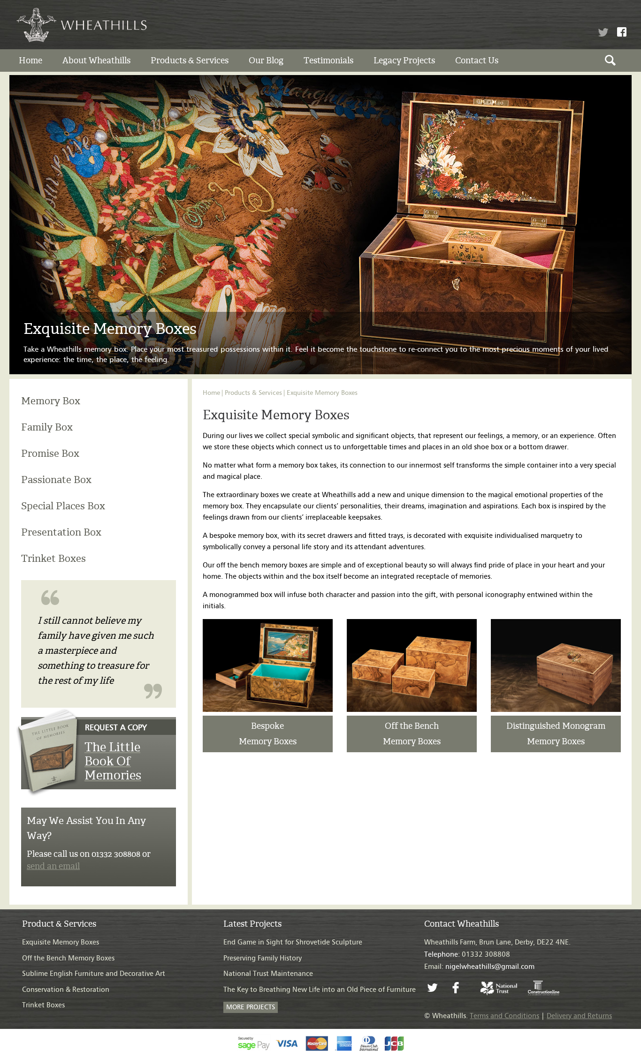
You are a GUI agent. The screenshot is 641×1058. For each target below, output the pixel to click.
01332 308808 (467, 954)
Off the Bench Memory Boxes (68, 958)
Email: (479, 966)
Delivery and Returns (579, 1016)
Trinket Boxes (53, 558)
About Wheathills (96, 60)
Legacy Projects (404, 60)
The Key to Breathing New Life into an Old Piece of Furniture (319, 989)
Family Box (47, 427)
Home (30, 60)
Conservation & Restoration (65, 989)
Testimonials (328, 60)
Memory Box (50, 401)
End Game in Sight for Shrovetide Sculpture (292, 942)
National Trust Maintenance (268, 973)
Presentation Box (61, 532)
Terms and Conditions (504, 1016)
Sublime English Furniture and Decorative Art (93, 973)
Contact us (476, 60)
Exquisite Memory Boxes (322, 393)
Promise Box (50, 453)
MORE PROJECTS (250, 1007)
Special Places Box (63, 506)
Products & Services (190, 60)
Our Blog (266, 60)
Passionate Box (56, 479)
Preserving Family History (262, 958)
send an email (53, 866)
